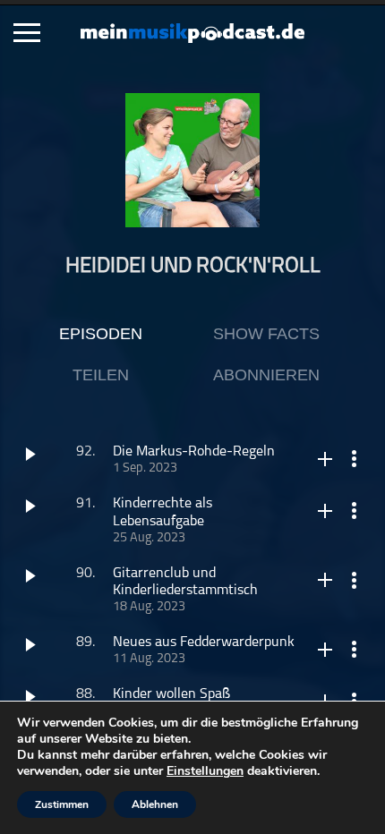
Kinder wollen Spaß (171, 694)
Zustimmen (62, 804)
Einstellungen (205, 771)
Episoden (100, 334)
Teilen (101, 375)
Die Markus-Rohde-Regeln (194, 452)
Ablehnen (155, 804)
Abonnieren (266, 375)
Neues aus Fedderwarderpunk (204, 642)
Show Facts (266, 334)
